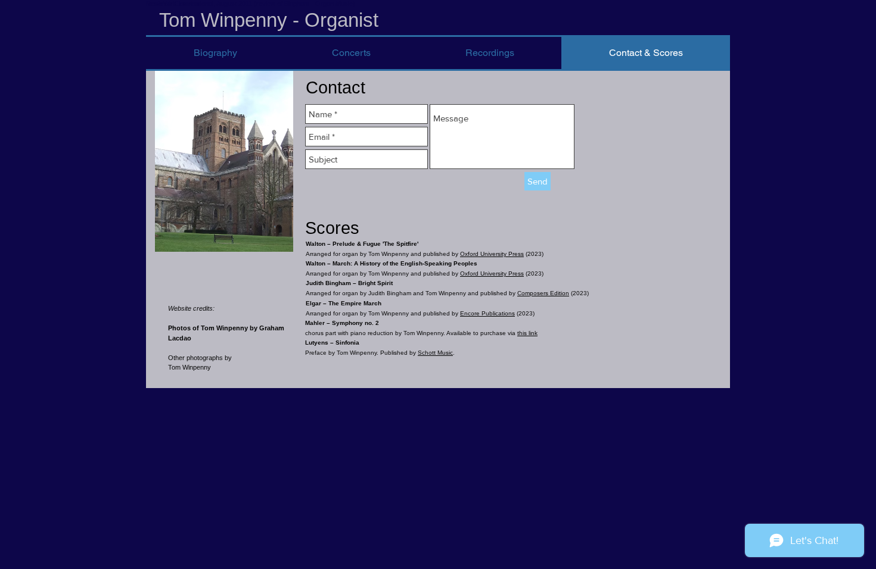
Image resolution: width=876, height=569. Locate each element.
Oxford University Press (492, 254)
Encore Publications (487, 313)
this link (527, 333)
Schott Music (435, 352)
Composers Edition (543, 293)
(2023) (534, 254)
